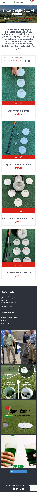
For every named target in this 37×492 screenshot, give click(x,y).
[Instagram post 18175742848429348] (18, 382)
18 (17, 61)
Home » (6, 19)
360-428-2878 (8, 306)
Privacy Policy (7, 324)
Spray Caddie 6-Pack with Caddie (19, 218)
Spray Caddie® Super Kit (18, 272)
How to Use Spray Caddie (11, 318)
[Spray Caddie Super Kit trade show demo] (18, 347)
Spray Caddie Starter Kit (18, 164)
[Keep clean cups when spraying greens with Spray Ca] (18, 451)
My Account (6, 321)
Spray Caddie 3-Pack (18, 110)
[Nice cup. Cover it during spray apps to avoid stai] (18, 417)
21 (20, 61)
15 (13, 61)
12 (9, 61)
